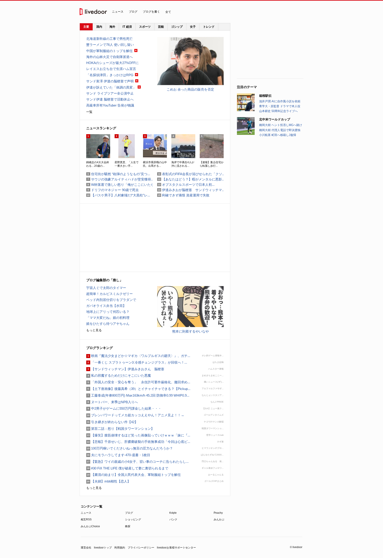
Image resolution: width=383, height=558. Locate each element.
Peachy (218, 512)
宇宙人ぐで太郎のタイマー (106, 288)
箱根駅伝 (265, 95)
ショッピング (133, 519)
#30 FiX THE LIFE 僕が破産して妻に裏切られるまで (127, 468)
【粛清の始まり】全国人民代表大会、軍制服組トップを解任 (133, 474)
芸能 (161, 26)
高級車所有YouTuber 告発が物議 (110, 105)
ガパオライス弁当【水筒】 (106, 306)
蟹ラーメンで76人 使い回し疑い (110, 44)
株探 (127, 526)
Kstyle (173, 512)
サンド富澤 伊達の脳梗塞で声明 (110, 81)
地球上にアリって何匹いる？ (107, 312)
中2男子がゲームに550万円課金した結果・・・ (123, 408)
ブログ (133, 11)
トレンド (209, 26)
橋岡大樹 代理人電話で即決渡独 (279, 130)
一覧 (89, 112)
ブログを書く (151, 11)
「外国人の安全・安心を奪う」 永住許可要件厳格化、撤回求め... (138, 382)
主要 (86, 26)
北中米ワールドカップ (274, 119)
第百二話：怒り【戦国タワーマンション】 (120, 428)
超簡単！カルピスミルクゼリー (109, 294)
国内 (99, 26)
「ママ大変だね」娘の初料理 (107, 318)
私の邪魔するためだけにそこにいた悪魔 (118, 375)
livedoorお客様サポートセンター (176, 547)
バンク (173, 519)
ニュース (117, 11)
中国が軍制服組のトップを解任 (109, 51)
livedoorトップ (103, 547)
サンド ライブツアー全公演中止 (110, 93)
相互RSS (86, 519)
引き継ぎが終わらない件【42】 (112, 422)
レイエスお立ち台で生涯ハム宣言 (111, 69)
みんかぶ (219, 519)
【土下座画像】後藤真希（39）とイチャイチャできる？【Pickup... (138, 388)
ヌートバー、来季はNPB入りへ (112, 402)
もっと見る (94, 330)
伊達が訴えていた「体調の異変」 (111, 87)
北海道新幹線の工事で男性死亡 (109, 39)
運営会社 (86, 547)
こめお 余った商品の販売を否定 (190, 89)
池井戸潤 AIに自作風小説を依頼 (279, 101)
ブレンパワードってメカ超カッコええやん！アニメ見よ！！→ (135, 415)
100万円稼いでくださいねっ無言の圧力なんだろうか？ (129, 448)
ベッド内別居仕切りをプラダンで (111, 300)
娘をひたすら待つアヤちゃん (107, 324)
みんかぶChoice (90, 526)
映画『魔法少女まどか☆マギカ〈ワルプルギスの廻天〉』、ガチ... (138, 355)
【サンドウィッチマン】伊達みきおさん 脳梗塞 (125, 369)
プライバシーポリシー (141, 547)
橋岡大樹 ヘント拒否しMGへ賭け (280, 125)
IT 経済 (127, 26)
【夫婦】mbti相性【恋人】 (108, 481)
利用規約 (119, 547)
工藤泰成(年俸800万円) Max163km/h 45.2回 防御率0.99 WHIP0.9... (137, 395)
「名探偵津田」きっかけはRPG (109, 75)
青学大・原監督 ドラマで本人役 (279, 106)
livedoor (93, 12)
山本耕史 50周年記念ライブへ (278, 111)
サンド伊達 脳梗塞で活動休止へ (110, 99)
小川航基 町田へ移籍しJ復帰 (277, 135)
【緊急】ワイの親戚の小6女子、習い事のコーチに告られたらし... (137, 461)
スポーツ (145, 26)
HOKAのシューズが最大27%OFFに (112, 63)
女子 (193, 26)
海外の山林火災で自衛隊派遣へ (109, 57)
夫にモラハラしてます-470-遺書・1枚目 (118, 455)
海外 (112, 26)
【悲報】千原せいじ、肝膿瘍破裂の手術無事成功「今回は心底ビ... (138, 441)
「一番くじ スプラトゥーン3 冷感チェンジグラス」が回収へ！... (136, 362)
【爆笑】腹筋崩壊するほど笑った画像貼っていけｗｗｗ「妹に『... (138, 435)
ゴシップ (177, 26)
